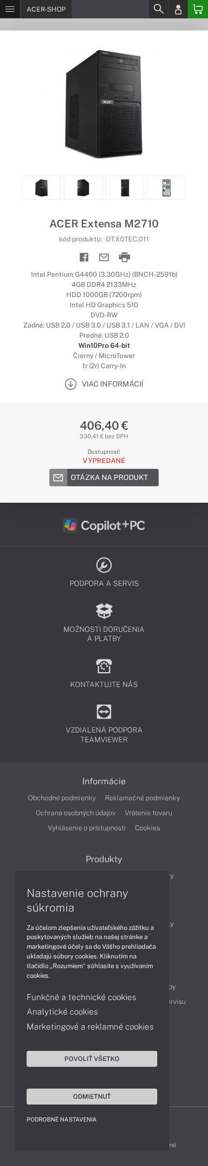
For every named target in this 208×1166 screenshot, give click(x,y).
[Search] (158, 9)
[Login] (178, 9)
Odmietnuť (92, 1096)
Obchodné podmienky (62, 798)
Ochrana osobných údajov (76, 813)
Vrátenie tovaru (148, 813)
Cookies (147, 828)
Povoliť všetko (91, 1058)
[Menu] (10, 9)
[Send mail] (104, 257)
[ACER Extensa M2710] (104, 103)
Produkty (104, 859)
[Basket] (198, 9)
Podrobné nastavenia (62, 1119)
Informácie (104, 781)
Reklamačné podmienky (142, 798)
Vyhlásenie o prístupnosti (87, 828)
